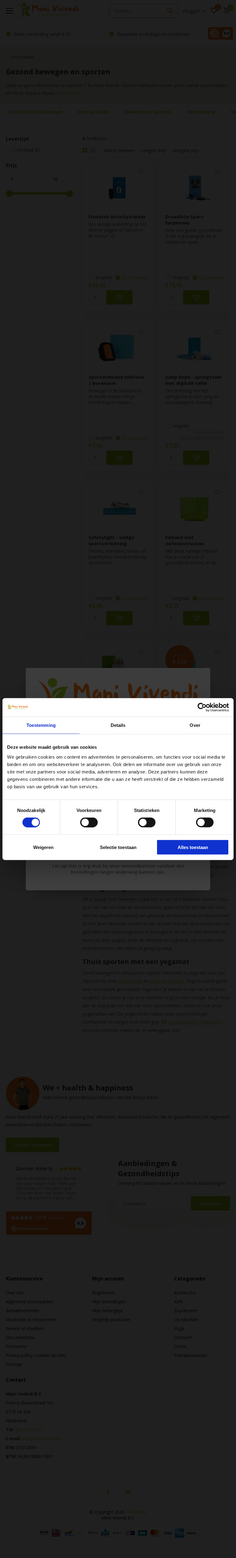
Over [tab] (195, 725)
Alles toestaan (193, 847)
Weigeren (43, 847)
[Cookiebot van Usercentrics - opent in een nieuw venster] (202, 707)
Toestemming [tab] (41, 725)
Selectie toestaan (118, 847)
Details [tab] (118, 725)
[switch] (89, 822)
